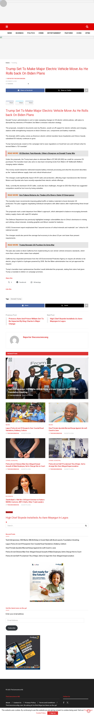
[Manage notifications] (88, 711)
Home (8, 63)
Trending (14, 63)
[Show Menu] (7, 26)
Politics (31, 33)
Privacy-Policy (30, 702)
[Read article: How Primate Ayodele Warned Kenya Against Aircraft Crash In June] (68, 412)
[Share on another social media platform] (86, 90)
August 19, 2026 (69, 469)
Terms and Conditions (47, 702)
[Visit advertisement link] (47, 11)
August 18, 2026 (26, 505)
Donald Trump (16, 299)
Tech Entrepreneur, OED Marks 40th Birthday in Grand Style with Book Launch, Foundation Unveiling (42, 540)
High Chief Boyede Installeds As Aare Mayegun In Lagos (37, 517)
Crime (41, 33)
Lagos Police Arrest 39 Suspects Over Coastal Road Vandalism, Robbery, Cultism (36, 544)
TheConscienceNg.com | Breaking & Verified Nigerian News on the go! (31, 705)
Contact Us (17, 702)
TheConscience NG (15, 395)
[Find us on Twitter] (67, 702)
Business (20, 33)
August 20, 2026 (26, 433)
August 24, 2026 (28, 395)
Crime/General (12, 460)
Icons (79, 33)
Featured (69, 33)
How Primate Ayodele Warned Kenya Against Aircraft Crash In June (31, 548)
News (9, 33)
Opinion (88, 33)
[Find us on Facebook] (63, 702)
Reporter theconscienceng (16, 78)
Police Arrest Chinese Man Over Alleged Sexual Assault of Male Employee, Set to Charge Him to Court (43, 552)
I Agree (53, 713)
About (8, 702)
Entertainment (54, 33)
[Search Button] (87, 26)
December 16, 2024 (11, 81)
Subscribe (11, 628)
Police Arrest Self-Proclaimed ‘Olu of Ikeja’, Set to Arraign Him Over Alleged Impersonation (40, 556)
